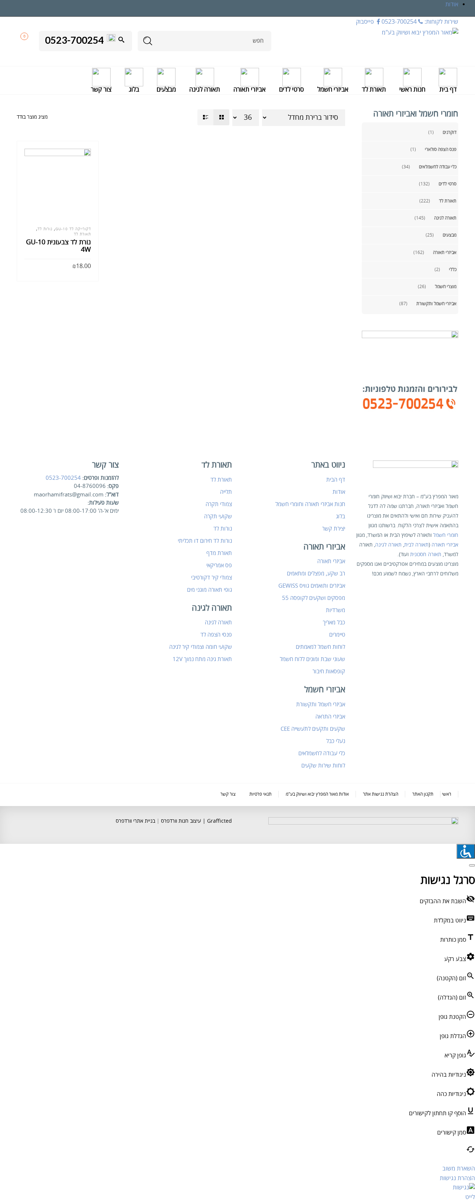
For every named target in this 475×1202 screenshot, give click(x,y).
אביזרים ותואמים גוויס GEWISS (311, 585)
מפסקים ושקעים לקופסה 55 (313, 598)
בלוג (340, 516)
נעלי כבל (335, 741)
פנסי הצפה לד (216, 634)
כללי (452, 270)
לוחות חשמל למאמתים (320, 647)
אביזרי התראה (330, 716)
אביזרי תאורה (444, 252)
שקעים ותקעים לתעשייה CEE (313, 729)
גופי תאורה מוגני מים (209, 590)
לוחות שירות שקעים (323, 765)
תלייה (226, 492)
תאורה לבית (416, 545)
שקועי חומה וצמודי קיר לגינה (200, 647)
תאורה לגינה (445, 218)
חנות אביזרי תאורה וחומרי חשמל (310, 504)
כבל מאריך (334, 622)
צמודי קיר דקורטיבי (211, 577)
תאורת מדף (219, 553)
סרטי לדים (447, 184)
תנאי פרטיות (260, 794)
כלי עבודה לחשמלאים (437, 167)
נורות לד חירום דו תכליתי (205, 541)
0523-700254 (63, 478)
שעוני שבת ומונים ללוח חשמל (312, 659)
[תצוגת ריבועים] (221, 117)
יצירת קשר (333, 528)
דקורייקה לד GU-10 (73, 229)
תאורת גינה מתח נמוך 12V (202, 659)
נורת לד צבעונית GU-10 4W (58, 246)
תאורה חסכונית (425, 554)
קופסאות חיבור (328, 671)
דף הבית (335, 479)
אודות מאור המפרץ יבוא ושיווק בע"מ (317, 794)
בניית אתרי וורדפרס (135, 821)
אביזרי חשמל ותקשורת (436, 304)
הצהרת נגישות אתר (380, 794)
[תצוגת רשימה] (205, 117)
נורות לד (44, 229)
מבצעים (449, 235)
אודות (451, 4)
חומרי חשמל (445, 535)
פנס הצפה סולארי (440, 149)
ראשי (446, 794)
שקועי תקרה (218, 516)
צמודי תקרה (219, 504)
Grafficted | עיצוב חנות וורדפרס (196, 821)
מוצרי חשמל (445, 287)
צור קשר (228, 794)
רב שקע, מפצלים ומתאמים (316, 573)
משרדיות (335, 610)
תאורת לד (447, 201)
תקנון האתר (422, 794)
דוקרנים (449, 132)
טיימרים (337, 634)
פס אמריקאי (219, 565)
